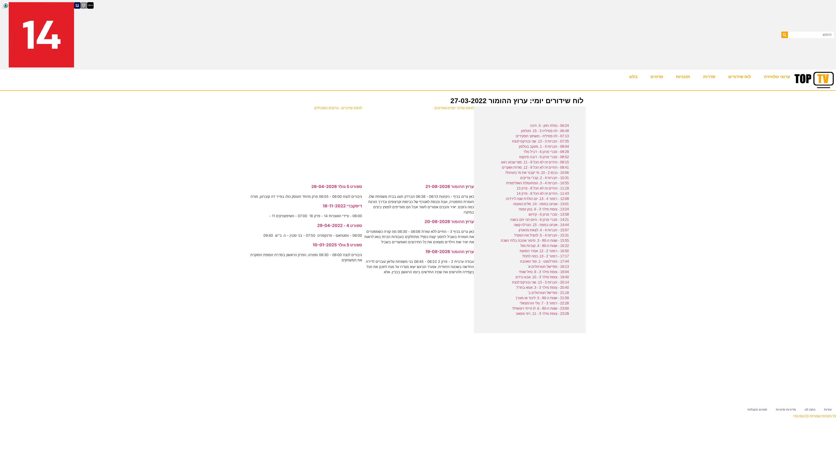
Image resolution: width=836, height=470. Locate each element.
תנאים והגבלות (757, 409)
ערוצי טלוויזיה (777, 76)
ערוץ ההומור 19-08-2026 (449, 251)
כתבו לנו (810, 409)
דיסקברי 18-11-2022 (342, 205)
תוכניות (683, 76)
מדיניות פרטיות (786, 409)
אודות (828, 409)
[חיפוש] (784, 35)
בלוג (633, 76)
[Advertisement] (418, 144)
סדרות (709, 76)
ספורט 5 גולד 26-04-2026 (336, 186)
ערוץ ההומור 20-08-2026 (449, 221)
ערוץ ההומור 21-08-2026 (449, 186)
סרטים (657, 76)
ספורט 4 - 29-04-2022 (339, 225)
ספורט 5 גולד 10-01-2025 (337, 244)
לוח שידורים (739, 76)
